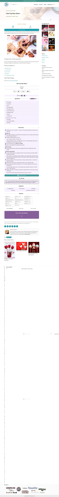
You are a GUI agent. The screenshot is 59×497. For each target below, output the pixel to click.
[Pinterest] (17, 4)
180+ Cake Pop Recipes (13, 80)
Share (23, 91)
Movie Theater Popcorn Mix (4, 472)
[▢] (5, 102)
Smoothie (43, 59)
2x (36, 98)
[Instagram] (15, 4)
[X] (15, 226)
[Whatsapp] (5, 226)
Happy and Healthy (45, 57)
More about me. (28, 234)
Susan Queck (11, 208)
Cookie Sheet (7, 71)
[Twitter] (12, 4)
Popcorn (43, 60)
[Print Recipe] (18, 91)
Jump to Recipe (22, 29)
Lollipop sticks (8, 68)
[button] (17, 24)
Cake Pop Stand (8, 70)
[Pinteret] (12, 226)
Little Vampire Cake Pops (21, 250)
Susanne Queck (9, 16)
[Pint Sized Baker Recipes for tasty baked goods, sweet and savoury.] (6, 4)
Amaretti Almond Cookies (46, 73)
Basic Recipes (9, 237)
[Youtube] (13, 4)
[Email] (10, 226)
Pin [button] (28, 91)
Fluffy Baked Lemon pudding (47, 75)
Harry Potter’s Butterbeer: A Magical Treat (4, 410)
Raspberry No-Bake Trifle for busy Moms (4, 329)
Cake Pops (7, 10)
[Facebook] (10, 4)
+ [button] (24, 95)
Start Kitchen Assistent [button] (22, 175)
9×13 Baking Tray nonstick (9, 75)
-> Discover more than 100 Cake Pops (29, 0)
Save (14, 91)
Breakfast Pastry (45, 55)
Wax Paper (7, 73)
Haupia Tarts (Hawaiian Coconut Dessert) (4, 443)
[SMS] (8, 226)
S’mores (43, 62)
